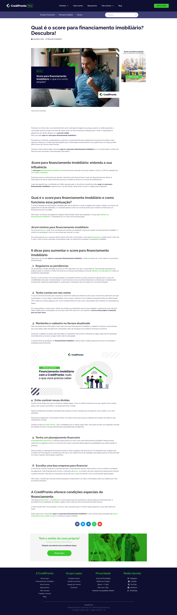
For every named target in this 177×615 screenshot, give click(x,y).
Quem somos (78, 6)
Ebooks (79, 15)
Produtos (62, 6)
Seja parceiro (92, 6)
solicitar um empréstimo (101, 271)
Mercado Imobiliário (66, 15)
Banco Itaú (45, 500)
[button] (77, 524)
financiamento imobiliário (50, 170)
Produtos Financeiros (47, 15)
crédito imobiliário (41, 173)
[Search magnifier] (135, 14)
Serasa (43, 230)
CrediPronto (55, 500)
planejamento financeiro (42, 440)
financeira (96, 237)
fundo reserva (50, 425)
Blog (120, 6)
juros (76, 471)
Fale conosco (106, 6)
